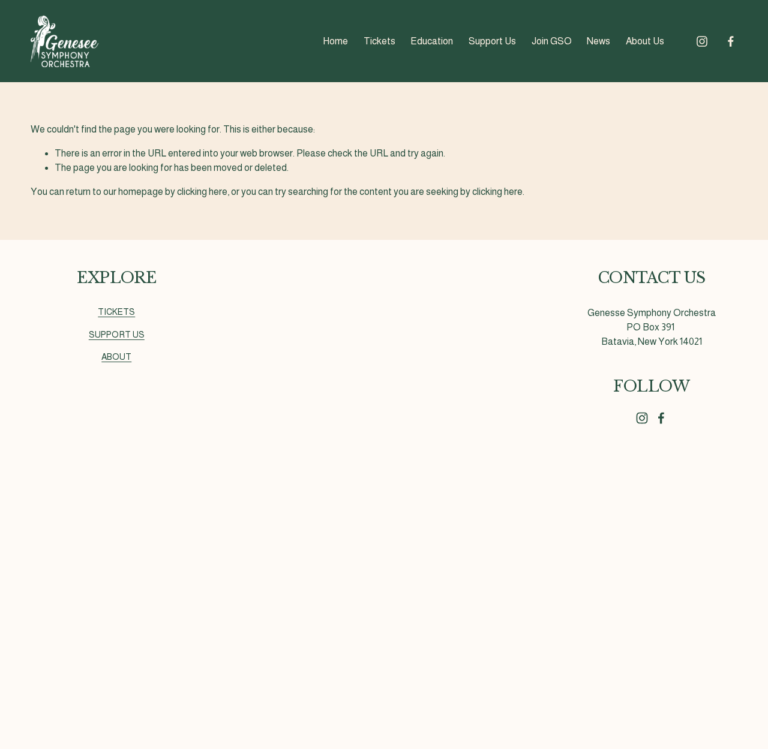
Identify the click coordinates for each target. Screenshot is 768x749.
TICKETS (116, 312)
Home (335, 41)
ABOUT (116, 357)
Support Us (492, 41)
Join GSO (552, 41)
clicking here (202, 192)
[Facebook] (730, 41)
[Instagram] (702, 41)
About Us (645, 41)
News (598, 41)
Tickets (379, 41)
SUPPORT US (117, 334)
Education (431, 41)
